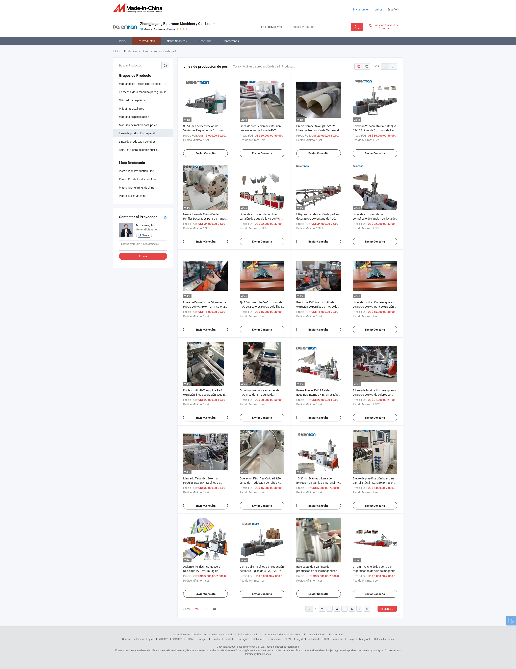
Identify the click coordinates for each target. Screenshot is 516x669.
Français (202, 639)
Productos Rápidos (314, 634)
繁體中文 (177, 639)
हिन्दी (326, 639)
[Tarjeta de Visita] (165, 217)
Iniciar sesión (361, 9)
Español (216, 639)
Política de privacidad (249, 634)
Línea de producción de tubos (137, 141)
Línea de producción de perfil (137, 133)
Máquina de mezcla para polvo (138, 125)
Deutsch (229, 639)
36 (205, 609)
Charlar (146, 235)
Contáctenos (231, 41)
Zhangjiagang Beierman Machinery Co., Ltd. (175, 24)
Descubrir (205, 41)
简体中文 (163, 639)
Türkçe (351, 639)
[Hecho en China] (139, 8)
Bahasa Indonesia (384, 639)
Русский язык (273, 639)
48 (214, 609)
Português (243, 639)
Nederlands (314, 639)
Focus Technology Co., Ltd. (250, 646)
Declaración (200, 634)
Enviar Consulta (206, 153)
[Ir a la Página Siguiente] (393, 66)
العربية (300, 639)
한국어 (288, 639)
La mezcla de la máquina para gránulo (142, 92)
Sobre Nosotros (177, 41)
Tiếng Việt (364, 639)
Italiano (257, 639)
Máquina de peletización (134, 117)
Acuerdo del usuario (222, 634)
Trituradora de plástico (133, 100)
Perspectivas (336, 634)
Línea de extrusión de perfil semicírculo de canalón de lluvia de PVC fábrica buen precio (374, 218)
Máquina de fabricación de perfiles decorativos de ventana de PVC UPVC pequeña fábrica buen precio (318, 218)
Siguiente (385, 609)
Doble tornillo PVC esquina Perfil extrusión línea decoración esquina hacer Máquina (204, 394)
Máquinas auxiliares (131, 108)
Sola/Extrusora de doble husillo (138, 150)
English (150, 639)
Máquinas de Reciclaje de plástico (140, 84)
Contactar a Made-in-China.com (282, 634)
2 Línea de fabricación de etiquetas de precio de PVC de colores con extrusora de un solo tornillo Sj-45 (374, 394)
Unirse (378, 9)
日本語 (190, 639)
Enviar (143, 256)
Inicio (122, 41)
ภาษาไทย (338, 639)
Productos (148, 41)
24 (197, 609)
